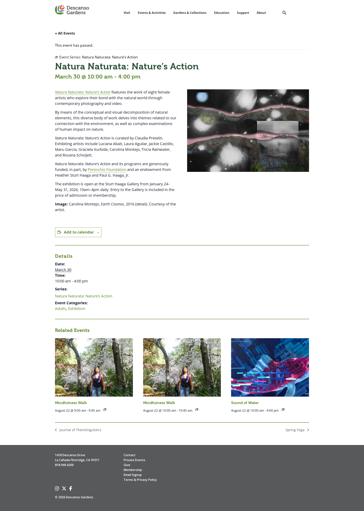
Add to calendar (79, 232)
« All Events (65, 33)
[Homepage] (72, 10)
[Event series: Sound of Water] (283, 409)
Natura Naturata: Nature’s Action (83, 296)
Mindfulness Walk (71, 403)
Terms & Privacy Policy (140, 480)
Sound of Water (245, 403)
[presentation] (94, 367)
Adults (60, 308)
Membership (133, 470)
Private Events (134, 460)
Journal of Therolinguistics (80, 430)
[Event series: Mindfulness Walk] (105, 409)
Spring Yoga (295, 430)
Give (127, 465)
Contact (130, 455)
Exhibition (76, 308)
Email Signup (133, 475)
